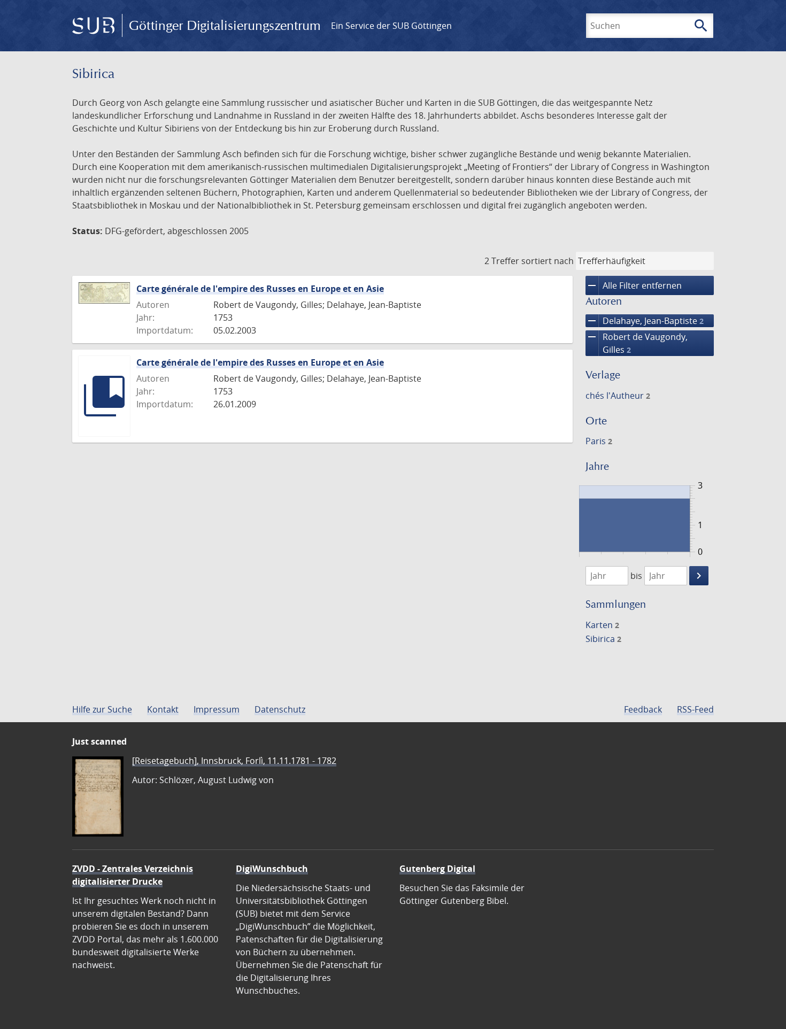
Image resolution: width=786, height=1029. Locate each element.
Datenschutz (280, 709)
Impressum (217, 709)
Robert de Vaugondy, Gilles (636, 342)
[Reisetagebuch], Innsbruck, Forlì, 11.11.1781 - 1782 (234, 761)
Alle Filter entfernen (633, 285)
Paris (598, 441)
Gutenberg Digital (437, 869)
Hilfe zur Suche (102, 709)
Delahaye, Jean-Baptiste (644, 320)
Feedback (643, 709)
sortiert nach (547, 261)
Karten (602, 625)
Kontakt (163, 709)
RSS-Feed (695, 709)
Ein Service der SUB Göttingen (391, 26)
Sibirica (603, 639)
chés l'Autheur (617, 395)
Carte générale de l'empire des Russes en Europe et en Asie (260, 289)
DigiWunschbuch (272, 869)
